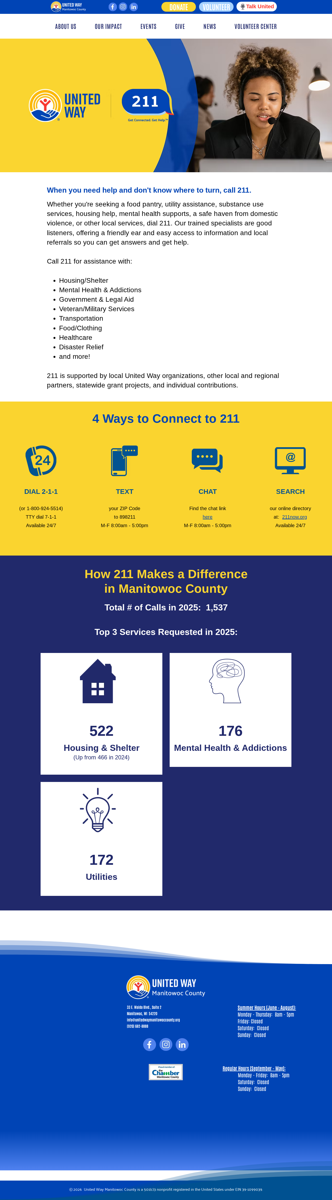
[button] (66, 26)
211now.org (294, 517)
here (207, 517)
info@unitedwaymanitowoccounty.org (153, 1019)
